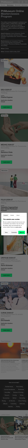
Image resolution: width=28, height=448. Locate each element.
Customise (14, 232)
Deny (6, 232)
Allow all (22, 232)
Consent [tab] (6, 215)
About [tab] (18, 215)
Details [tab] (12, 215)
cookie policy (18, 227)
